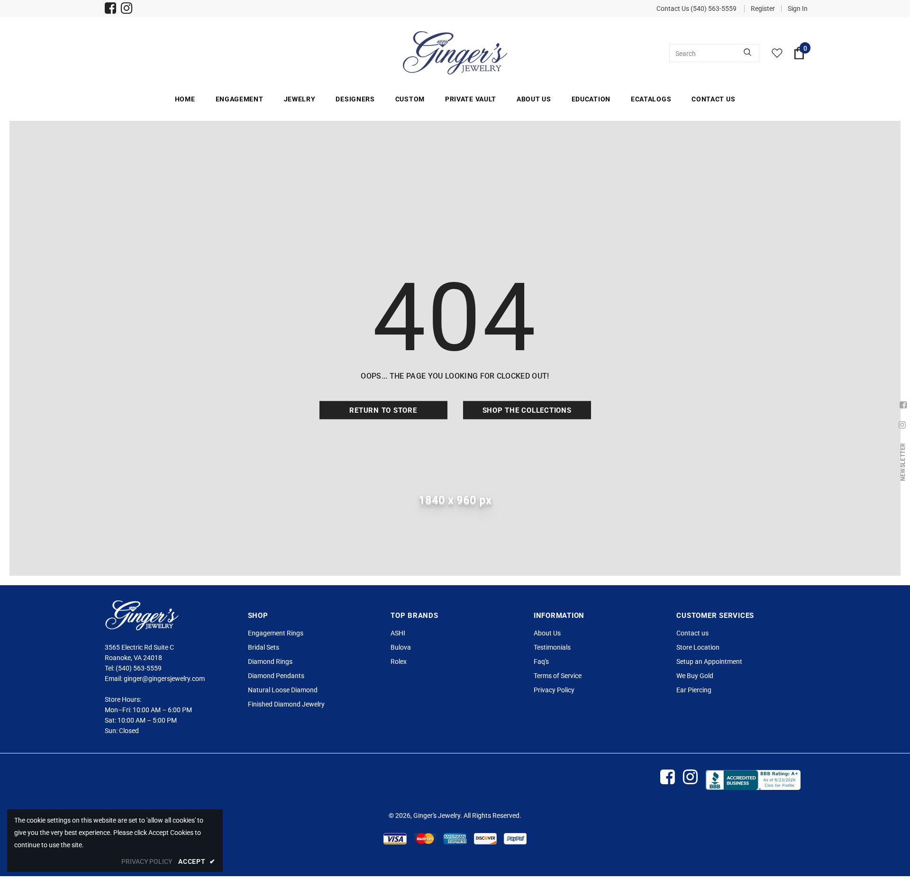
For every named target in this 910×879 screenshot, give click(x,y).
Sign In (798, 8)
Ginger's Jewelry (436, 815)
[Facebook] (111, 9)
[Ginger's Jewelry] (455, 52)
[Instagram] (127, 9)
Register (763, 8)
